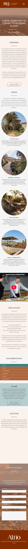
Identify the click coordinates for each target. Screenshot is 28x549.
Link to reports (14, 403)
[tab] (14, 365)
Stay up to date (14, 84)
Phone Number (6, 499)
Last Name (4, 494)
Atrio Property (10, 541)
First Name (4, 488)
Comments (4, 510)
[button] (24, 4)
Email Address (5, 504)
